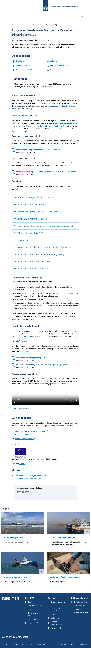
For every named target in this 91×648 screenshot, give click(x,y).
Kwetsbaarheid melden (67, 644)
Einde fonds (20, 61)
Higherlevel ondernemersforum (81, 610)
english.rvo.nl (33, 623)
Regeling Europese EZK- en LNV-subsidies (30, 431)
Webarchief (82, 644)
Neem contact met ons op (16, 577)
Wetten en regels (56, 70)
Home (14, 25)
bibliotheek (24, 351)
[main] (45, 306)
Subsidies (54, 61)
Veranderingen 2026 (13, 537)
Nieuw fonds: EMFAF (23, 65)
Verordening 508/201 (23, 435)
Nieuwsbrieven (79, 606)
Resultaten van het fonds (59, 65)
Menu (87, 17)
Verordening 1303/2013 (24, 439)
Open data (55, 614)
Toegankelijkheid (41, 644)
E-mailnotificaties (80, 602)
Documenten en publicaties (57, 609)
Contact (5, 644)
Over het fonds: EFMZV (24, 70)
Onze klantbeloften (35, 606)
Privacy (30, 644)
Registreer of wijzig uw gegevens (65, 577)
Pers (29, 609)
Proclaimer (53, 644)
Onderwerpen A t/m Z (58, 603)
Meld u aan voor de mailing (62, 537)
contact (22, 319)
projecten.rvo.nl (57, 618)
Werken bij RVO (33, 619)
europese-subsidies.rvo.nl (56, 623)
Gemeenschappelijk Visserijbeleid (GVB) (47, 126)
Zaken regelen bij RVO (34, 614)
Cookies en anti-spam (18, 644)
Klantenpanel (56, 628)
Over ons (31, 602)
